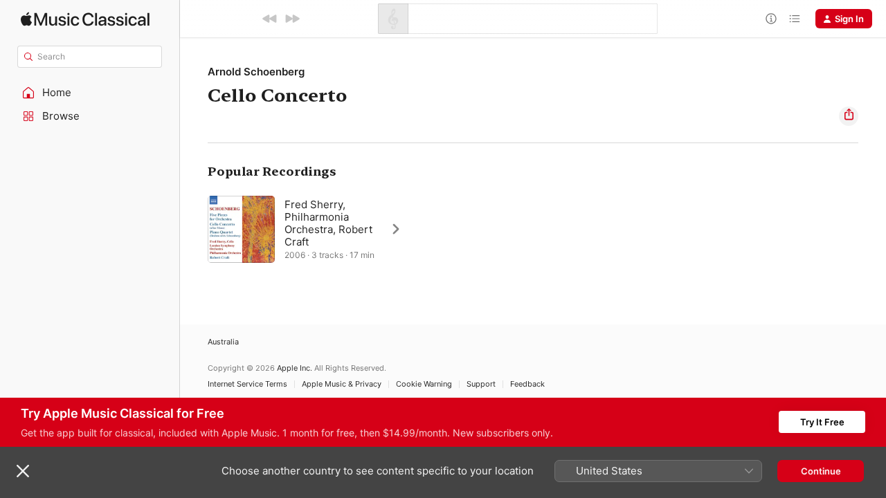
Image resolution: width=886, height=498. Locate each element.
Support (481, 384)
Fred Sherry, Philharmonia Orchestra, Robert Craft (328, 223)
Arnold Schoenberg (256, 71)
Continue (821, 471)
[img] (85, 19)
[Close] (23, 471)
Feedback (527, 384)
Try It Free (822, 421)
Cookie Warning (424, 384)
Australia (223, 342)
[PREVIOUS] (270, 19)
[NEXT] (292, 19)
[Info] (771, 18)
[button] (90, 92)
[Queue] (795, 18)
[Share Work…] (848, 116)
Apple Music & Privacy (341, 384)
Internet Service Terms (247, 384)
